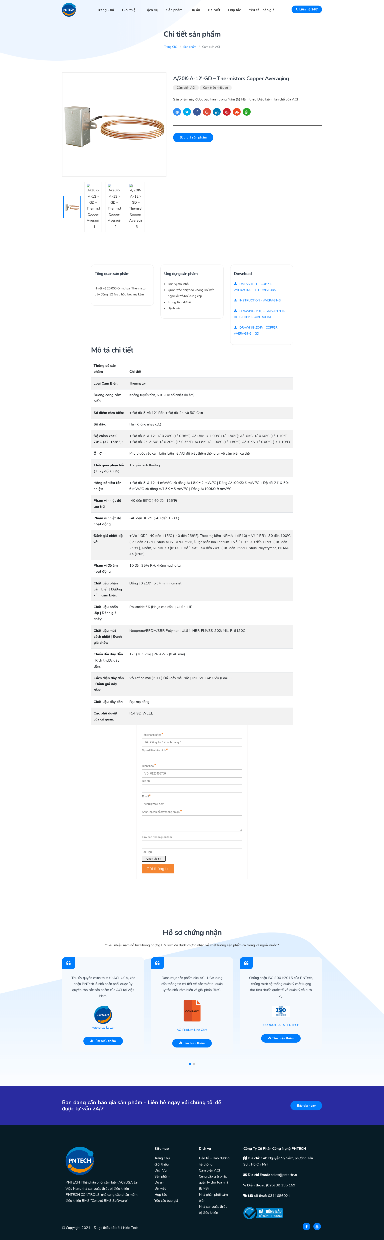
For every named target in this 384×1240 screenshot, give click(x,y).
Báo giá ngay (306, 1106)
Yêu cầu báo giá (261, 10)
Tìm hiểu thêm (104, 1041)
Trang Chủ (105, 10)
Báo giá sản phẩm (193, 137)
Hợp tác (234, 10)
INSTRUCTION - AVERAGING (260, 300)
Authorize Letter (103, 1027)
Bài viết (214, 10)
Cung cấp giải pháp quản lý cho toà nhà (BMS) (213, 1182)
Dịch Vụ (152, 10)
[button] (190, 1064)
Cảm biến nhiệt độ (215, 88)
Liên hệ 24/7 (308, 9)
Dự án (195, 10)
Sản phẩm (174, 10)
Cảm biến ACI (186, 88)
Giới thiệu (130, 10)
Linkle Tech (129, 1227)
